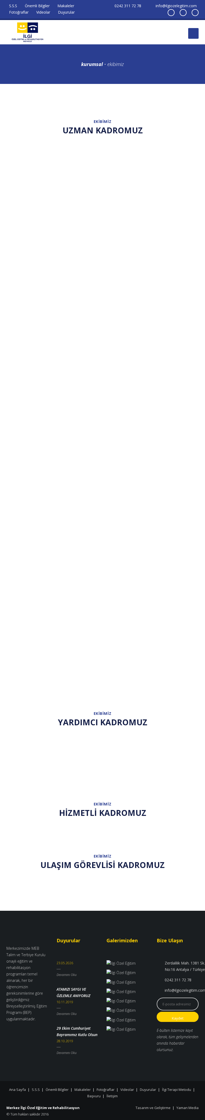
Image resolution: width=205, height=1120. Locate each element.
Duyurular (66, 12)
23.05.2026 (65, 963)
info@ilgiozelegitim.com (176, 5)
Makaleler (65, 5)
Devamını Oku (67, 974)
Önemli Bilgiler (37, 5)
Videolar (43, 12)
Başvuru (94, 1096)
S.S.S (13, 5)
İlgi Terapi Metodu (176, 1089)
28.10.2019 (65, 1041)
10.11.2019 (65, 1002)
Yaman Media (187, 1107)
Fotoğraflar (19, 12)
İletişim (112, 1096)
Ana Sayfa (17, 1089)
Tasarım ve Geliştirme (153, 1107)
